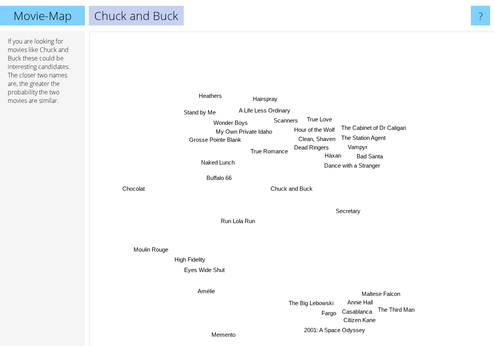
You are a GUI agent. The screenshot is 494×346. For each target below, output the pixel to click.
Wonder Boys (230, 122)
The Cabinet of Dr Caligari (373, 127)
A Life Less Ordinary (264, 110)
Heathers (210, 95)
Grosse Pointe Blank (215, 140)
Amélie (206, 290)
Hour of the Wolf (314, 130)
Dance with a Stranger (353, 166)
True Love (319, 119)
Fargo (329, 312)
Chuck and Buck (292, 188)
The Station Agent (363, 137)
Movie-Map (43, 16)
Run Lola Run (238, 221)
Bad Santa (370, 157)
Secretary (349, 209)
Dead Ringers (310, 148)
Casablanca (358, 311)
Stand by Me (200, 112)
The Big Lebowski (311, 302)
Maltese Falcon (381, 293)
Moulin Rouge (151, 249)
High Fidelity (189, 259)
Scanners (286, 121)
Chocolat (133, 189)
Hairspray (265, 99)
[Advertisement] (42, 228)
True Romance (268, 151)
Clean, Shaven (316, 140)
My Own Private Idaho (244, 132)
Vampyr (358, 147)
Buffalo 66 (219, 178)
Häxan (333, 156)
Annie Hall (360, 302)
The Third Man (397, 309)
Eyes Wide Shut (204, 270)
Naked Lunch (218, 162)
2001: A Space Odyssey (334, 330)
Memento (223, 334)
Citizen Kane (359, 320)
